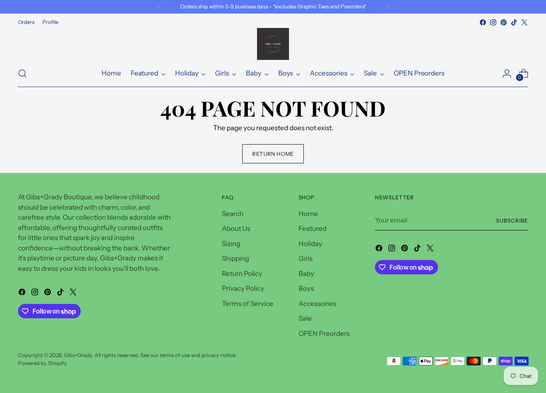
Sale (305, 318)
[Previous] (158, 7)
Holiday (310, 244)
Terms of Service (247, 304)
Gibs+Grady (78, 355)
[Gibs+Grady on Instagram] (493, 22)
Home (308, 214)
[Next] (388, 7)
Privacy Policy (243, 288)
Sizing (231, 244)
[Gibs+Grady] (273, 44)
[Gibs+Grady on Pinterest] (503, 22)
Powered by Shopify (42, 363)
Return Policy (242, 274)
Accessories (317, 304)
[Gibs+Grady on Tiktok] (514, 22)
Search (232, 214)
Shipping (235, 258)
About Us (236, 228)
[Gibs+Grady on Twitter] (524, 22)
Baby (306, 274)
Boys (306, 288)
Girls (306, 258)
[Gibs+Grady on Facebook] (482, 22)
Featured (313, 228)
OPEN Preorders (324, 333)
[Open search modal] (22, 73)
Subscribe (512, 220)
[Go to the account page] (507, 73)
